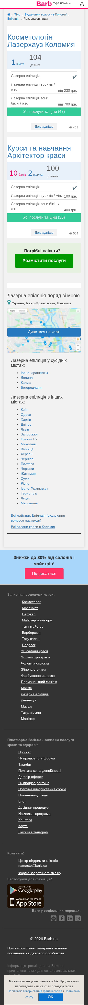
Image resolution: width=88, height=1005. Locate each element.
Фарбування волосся (38, 676)
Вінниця (27, 449)
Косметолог (31, 602)
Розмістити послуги (44, 260)
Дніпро (26, 424)
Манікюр (28, 719)
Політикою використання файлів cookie (35, 991)
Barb (44, 3)
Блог (22, 801)
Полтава (27, 464)
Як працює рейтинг (33, 783)
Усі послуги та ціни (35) (44, 217)
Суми (25, 478)
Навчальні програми (34, 814)
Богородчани (31, 387)
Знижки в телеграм (33, 832)
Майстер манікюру (37, 620)
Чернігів (27, 459)
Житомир (28, 474)
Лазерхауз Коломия (41, 40)
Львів (25, 429)
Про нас (24, 752)
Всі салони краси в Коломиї (33, 527)
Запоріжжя (29, 434)
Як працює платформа (36, 758)
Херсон (27, 454)
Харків (26, 419)
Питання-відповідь (33, 795)
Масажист (30, 608)
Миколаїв (28, 444)
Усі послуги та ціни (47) (44, 111)
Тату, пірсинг (31, 712)
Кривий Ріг (29, 439)
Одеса (26, 415)
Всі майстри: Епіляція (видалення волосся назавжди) (38, 517)
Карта (23, 826)
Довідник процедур (33, 807)
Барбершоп (31, 632)
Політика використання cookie (42, 789)
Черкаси (27, 469)
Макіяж (26, 688)
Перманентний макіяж (39, 682)
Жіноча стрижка (33, 669)
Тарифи (24, 764)
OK (51, 997)
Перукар (28, 614)
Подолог (28, 645)
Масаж (26, 706)
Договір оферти (30, 777)
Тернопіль (29, 493)
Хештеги (25, 820)
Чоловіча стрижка (35, 663)
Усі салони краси (34, 651)
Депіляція (28, 700)
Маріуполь (29, 503)
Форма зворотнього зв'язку (39, 873)
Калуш (26, 383)
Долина (27, 378)
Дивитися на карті (44, 332)
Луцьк (25, 498)
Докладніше (44, 126)
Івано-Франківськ (34, 373)
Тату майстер (33, 626)
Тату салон (31, 639)
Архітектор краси (39, 151)
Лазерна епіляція (35, 694)
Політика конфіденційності (39, 771)
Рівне (25, 483)
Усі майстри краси (35, 657)
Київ (24, 410)
